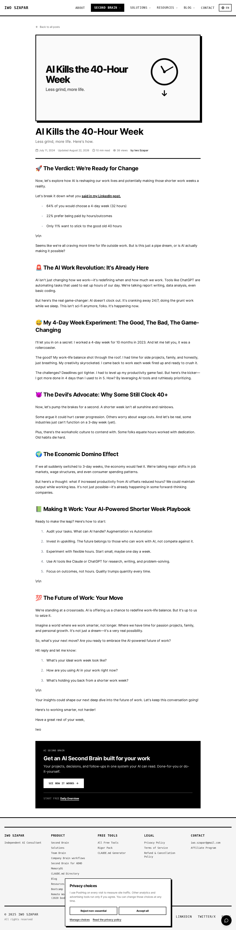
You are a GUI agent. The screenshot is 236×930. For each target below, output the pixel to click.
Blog (188, 7)
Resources (165, 7)
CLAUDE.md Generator (112, 853)
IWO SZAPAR (16, 8)
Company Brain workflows (68, 858)
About (80, 8)
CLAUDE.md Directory (65, 873)
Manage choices (80, 919)
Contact (207, 8)
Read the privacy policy (107, 919)
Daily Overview (69, 798)
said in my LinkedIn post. (101, 196)
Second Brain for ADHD (66, 863)
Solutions (139, 7)
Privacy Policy (154, 842)
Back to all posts (50, 26)
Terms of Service (156, 847)
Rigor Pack (105, 847)
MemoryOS (57, 868)
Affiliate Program (203, 847)
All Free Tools (108, 842)
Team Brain (58, 853)
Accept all (142, 910)
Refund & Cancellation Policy (159, 855)
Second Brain (105, 7)
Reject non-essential (94, 910)
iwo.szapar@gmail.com (205, 842)
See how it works (61, 783)
